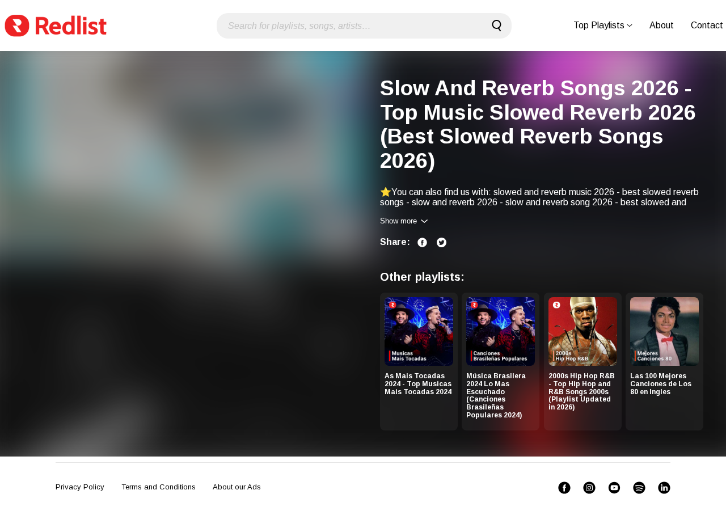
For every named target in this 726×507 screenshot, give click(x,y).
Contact (707, 25)
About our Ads (237, 487)
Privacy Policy (80, 487)
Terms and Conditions (158, 487)
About (661, 25)
